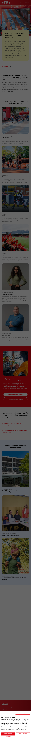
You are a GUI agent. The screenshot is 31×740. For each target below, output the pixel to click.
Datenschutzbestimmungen (22, 714)
